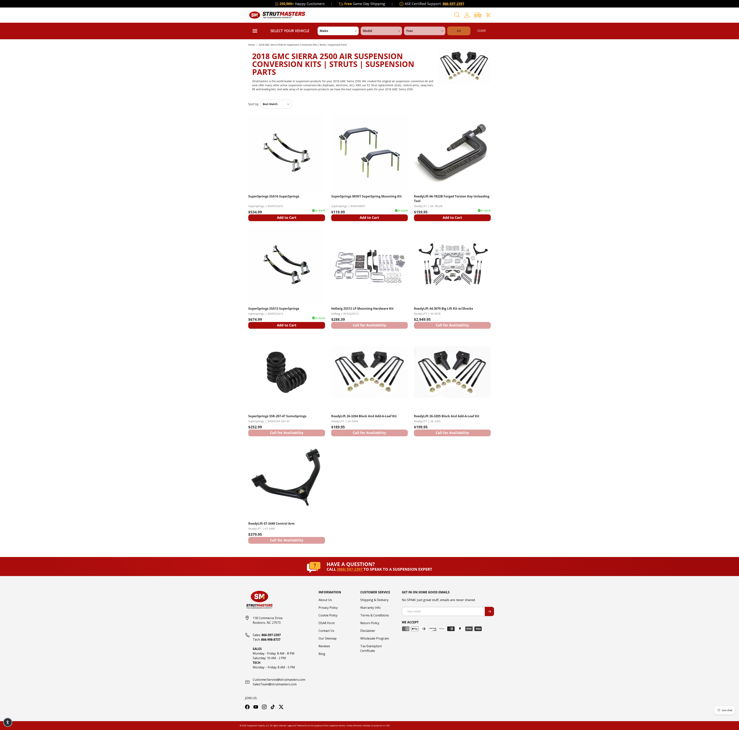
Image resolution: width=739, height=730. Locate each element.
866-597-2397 (453, 3)
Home (251, 45)
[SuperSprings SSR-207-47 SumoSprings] (286, 372)
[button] (478, 15)
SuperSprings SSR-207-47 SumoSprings (277, 416)
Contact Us (326, 631)
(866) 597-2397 (350, 569)
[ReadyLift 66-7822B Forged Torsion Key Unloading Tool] (452, 152)
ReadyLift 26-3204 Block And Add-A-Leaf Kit (364, 416)
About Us (325, 600)
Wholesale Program (374, 638)
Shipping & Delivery (374, 600)
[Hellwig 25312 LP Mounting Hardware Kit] (369, 264)
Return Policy (369, 623)
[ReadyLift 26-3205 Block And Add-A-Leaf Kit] (452, 372)
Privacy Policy (328, 607)
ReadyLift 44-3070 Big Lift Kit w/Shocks (443, 308)
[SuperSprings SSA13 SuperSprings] (286, 264)
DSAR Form (327, 623)
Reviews (324, 646)
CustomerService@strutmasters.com (279, 679)
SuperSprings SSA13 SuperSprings (273, 308)
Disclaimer (367, 631)
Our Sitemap (328, 638)
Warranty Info (370, 607)
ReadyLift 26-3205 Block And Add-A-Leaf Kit (446, 416)
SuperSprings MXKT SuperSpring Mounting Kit (366, 196)
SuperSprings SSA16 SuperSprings (273, 196)
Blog (322, 654)
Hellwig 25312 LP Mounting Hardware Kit (362, 308)
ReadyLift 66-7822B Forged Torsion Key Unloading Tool (451, 198)
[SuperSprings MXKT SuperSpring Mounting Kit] (369, 152)
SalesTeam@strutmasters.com (275, 684)
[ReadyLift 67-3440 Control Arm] (286, 480)
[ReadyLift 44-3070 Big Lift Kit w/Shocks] (452, 264)
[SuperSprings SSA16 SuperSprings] (286, 152)
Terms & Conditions (374, 615)
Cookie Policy (328, 615)
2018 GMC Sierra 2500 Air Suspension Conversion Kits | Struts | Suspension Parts (303, 45)
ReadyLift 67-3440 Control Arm (271, 523)
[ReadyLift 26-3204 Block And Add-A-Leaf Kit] (369, 372)
